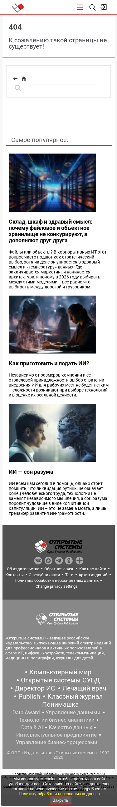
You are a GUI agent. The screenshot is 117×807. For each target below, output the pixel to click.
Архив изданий (93, 574)
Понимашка (60, 704)
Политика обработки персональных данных (57, 580)
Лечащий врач (84, 688)
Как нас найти (92, 569)
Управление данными (73, 712)
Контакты (14, 574)
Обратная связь (59, 569)
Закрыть (60, 800)
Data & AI (32, 727)
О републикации (44, 574)
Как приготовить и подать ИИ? (49, 363)
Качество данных (70, 727)
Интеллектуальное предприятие (56, 735)
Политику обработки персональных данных (59, 793)
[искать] (18, 87)
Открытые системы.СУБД (60, 680)
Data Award (26, 712)
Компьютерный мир (60, 672)
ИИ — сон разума (31, 471)
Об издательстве (23, 569)
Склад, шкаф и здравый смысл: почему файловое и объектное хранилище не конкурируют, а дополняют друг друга (50, 231)
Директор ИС (35, 688)
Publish (29, 696)
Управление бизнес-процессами (56, 742)
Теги (69, 574)
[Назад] (15, 78)
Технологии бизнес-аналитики (57, 720)
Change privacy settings (57, 586)
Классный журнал (75, 696)
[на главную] (24, 78)
